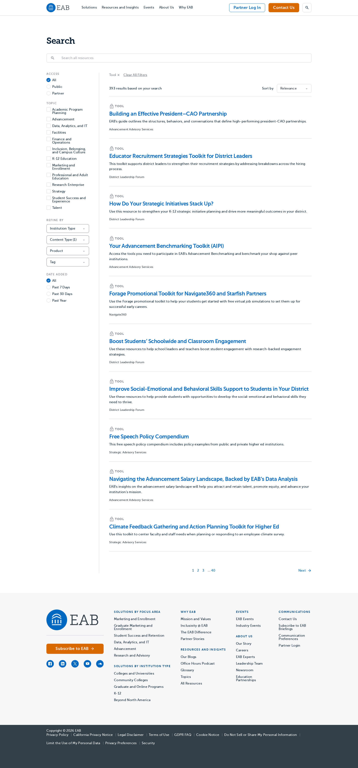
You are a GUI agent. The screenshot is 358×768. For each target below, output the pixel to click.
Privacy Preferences (121, 743)
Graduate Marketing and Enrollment (133, 627)
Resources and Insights (120, 7)
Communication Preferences (292, 637)
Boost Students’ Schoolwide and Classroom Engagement (177, 341)
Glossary (187, 670)
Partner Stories (192, 639)
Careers (242, 650)
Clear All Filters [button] (135, 75)
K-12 (117, 693)
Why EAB (186, 7)
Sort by (267, 88)
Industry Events (248, 626)
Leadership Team (249, 663)
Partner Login (289, 645)
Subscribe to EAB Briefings (292, 627)
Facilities (59, 132)
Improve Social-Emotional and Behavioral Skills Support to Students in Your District (209, 389)
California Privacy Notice (93, 735)
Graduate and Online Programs (138, 687)
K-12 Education (64, 159)
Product (56, 251)
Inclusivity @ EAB (194, 626)
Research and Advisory (132, 655)
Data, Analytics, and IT (69, 126)
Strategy (58, 191)
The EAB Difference (196, 632)
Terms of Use (159, 735)
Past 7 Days (61, 287)
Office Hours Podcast (198, 663)
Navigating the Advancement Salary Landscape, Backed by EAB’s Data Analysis (203, 479)
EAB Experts (245, 657)
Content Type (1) (63, 240)
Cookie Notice (207, 735)
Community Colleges (131, 680)
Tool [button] (112, 75)
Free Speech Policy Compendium (149, 437)
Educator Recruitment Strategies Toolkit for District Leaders (180, 156)
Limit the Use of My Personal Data (73, 743)
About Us (166, 7)
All (54, 80)
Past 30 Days (62, 294)
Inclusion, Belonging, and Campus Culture (69, 150)
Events (149, 7)
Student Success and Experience (69, 199)
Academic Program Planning (67, 111)
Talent (57, 208)
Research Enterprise (68, 185)
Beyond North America (132, 700)
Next (302, 570)
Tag (52, 262)
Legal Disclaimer (131, 735)
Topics (186, 677)
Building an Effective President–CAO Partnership (168, 114)
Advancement (63, 119)
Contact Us (284, 7)
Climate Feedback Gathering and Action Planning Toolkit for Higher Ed (194, 527)
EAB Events (245, 619)
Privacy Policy (57, 735)
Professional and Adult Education (70, 176)
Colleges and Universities (134, 673)
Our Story (244, 644)
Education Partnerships (246, 678)
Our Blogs (188, 657)
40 (213, 570)
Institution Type (62, 228)
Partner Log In (247, 7)
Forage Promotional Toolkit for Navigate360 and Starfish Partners (187, 294)
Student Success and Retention (139, 635)
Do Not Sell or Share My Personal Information (260, 735)
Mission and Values (196, 619)
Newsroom (245, 670)
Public (57, 87)
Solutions (89, 7)
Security (148, 743)
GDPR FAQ (182, 735)
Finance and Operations (62, 141)
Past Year (59, 300)
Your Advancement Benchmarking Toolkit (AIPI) (166, 246)
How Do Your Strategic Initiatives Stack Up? (161, 204)
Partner (58, 93)
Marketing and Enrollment (63, 167)
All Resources (191, 683)
